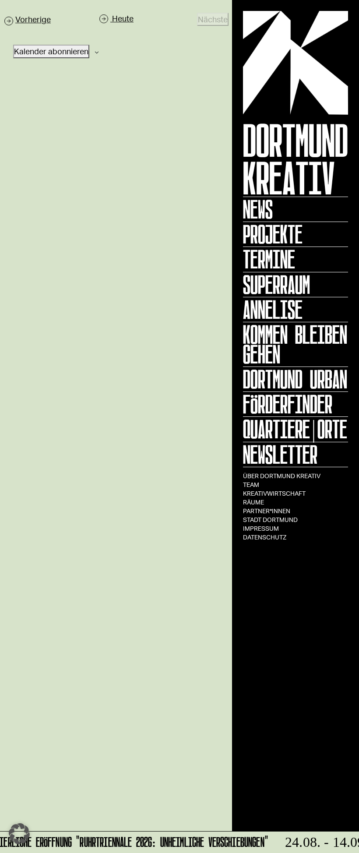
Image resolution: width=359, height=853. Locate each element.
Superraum (276, 284)
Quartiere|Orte (295, 429)
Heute (122, 18)
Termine (269, 259)
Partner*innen (266, 511)
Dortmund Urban (295, 379)
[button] (19, 833)
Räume (253, 502)
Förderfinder (287, 404)
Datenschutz (264, 537)
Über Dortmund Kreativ (281, 475)
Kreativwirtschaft (274, 493)
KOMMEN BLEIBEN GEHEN (295, 344)
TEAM (251, 484)
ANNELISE (273, 309)
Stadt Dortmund (270, 519)
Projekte (273, 234)
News (258, 209)
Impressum (261, 528)
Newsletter (280, 454)
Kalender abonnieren (51, 51)
